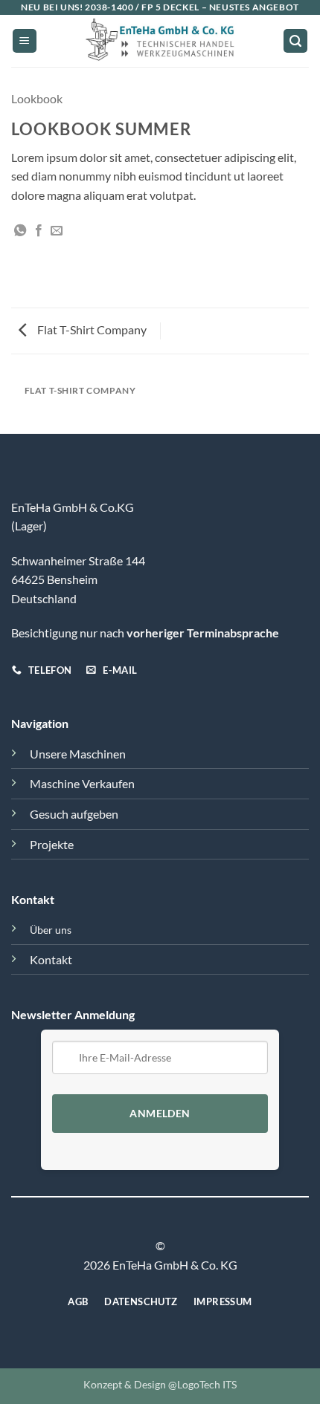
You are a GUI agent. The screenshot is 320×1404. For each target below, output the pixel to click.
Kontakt (51, 959)
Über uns (50, 929)
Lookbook (37, 98)
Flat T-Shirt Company (91, 329)
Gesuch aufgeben (74, 814)
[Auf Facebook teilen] (39, 231)
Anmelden (159, 1113)
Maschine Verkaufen (82, 783)
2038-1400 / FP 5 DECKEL (142, 7)
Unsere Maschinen (78, 754)
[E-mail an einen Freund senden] (57, 231)
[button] (24, 41)
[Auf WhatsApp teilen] (20, 231)
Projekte (52, 844)
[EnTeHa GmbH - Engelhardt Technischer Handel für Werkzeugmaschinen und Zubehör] (160, 41)
